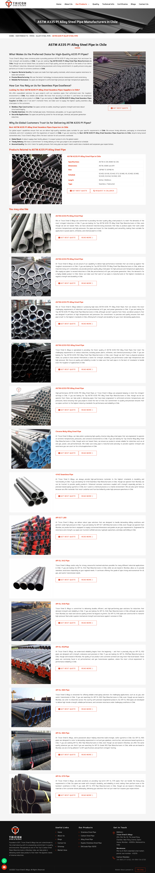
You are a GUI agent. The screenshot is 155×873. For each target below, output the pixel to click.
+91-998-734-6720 (138, 859)
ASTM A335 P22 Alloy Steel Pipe (70, 345)
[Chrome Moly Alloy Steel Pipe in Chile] (31, 449)
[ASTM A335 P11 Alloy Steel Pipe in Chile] (31, 319)
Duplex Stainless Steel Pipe (91, 843)
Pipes (32, 36)
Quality (96, 4)
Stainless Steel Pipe (88, 832)
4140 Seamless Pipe (64, 474)
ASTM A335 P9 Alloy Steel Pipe (69, 259)
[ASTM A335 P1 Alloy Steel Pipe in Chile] (37, 179)
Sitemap (61, 846)
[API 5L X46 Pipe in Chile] (31, 621)
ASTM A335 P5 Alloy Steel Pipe (69, 216)
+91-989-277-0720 (124, 859)
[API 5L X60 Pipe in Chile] (31, 707)
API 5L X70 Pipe (62, 776)
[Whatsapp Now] (4, 860)
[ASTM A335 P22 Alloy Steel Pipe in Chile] (31, 362)
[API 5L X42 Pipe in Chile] (31, 578)
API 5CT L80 (61, 517)
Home (58, 4)
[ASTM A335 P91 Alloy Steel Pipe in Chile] (31, 406)
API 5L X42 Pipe (62, 560)
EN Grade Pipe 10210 (88, 846)
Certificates (122, 4)
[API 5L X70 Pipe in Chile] (31, 793)
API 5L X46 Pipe (62, 604)
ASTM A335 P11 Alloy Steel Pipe (69, 302)
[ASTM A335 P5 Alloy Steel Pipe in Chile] (31, 233)
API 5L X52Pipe (62, 647)
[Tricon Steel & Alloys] (16, 4)
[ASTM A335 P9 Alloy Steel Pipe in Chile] (31, 276)
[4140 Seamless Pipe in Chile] (31, 492)
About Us (68, 4)
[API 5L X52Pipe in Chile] (31, 664)
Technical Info (108, 4)
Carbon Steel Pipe (87, 836)
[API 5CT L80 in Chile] (31, 535)
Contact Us (143, 4)
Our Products (81, 4)
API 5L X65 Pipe (62, 733)
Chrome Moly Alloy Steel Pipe (68, 431)
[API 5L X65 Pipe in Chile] (31, 750)
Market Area (62, 850)
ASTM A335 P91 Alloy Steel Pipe (70, 388)
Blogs (133, 4)
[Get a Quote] (4, 867)
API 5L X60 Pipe (62, 690)
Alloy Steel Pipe (43, 36)
